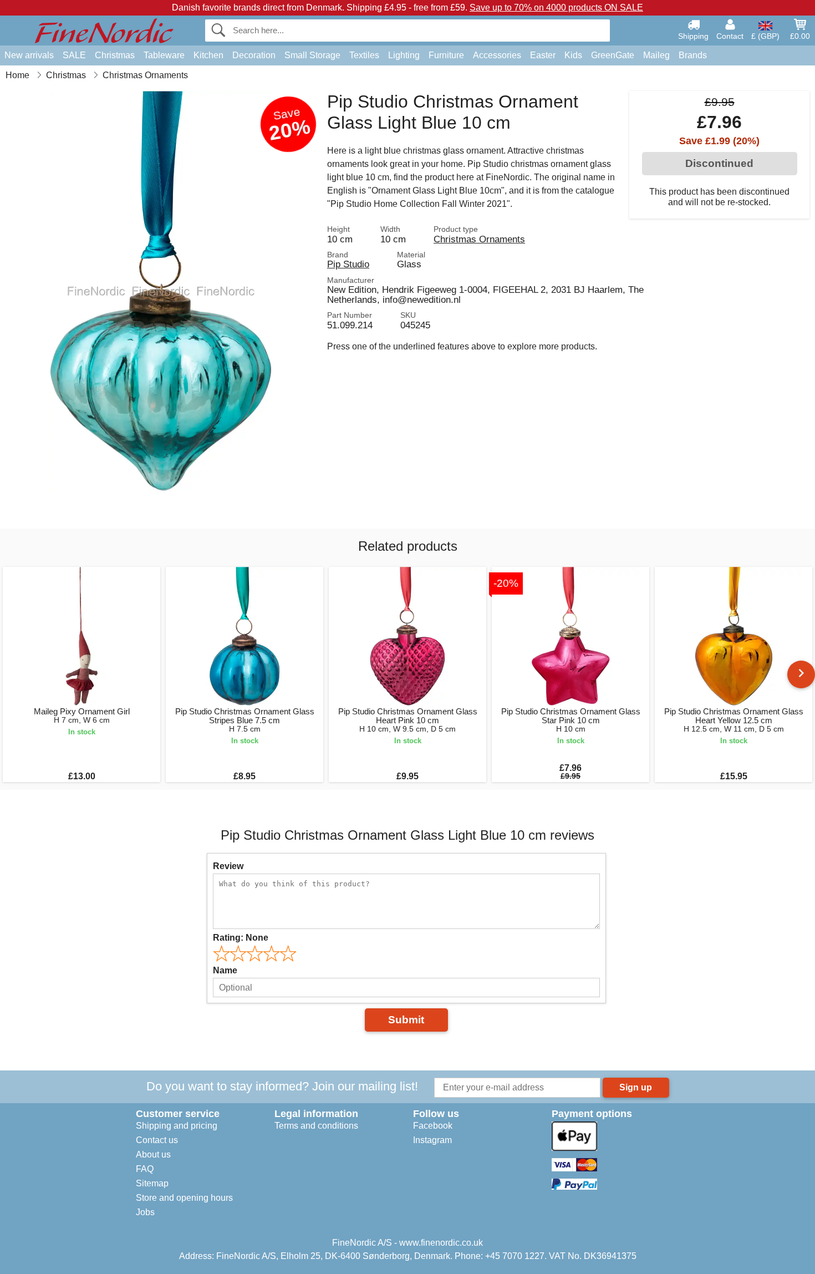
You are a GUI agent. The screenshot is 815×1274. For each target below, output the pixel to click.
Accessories (497, 55)
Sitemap (152, 1183)
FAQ (145, 1169)
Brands (693, 55)
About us (153, 1154)
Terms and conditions (316, 1125)
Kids (573, 55)
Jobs (145, 1212)
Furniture (446, 55)
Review (228, 866)
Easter (543, 55)
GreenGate (612, 55)
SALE (74, 55)
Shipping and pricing (176, 1125)
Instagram (432, 1140)
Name (225, 970)
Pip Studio (348, 264)
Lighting (404, 55)
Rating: (240, 937)
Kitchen (208, 55)
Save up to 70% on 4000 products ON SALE (556, 7)
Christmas (115, 55)
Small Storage (312, 55)
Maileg (656, 55)
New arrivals (29, 55)
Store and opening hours (184, 1197)
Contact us (157, 1140)
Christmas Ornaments (479, 239)
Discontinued (719, 163)
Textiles (364, 55)
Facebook (432, 1125)
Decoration (254, 55)
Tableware (164, 55)
